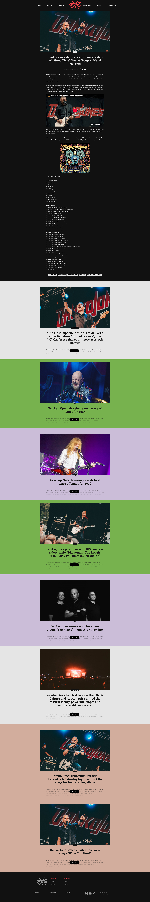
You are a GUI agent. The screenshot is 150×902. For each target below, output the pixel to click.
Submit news (67, 883)
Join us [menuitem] (99, 5)
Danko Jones (62, 274)
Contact (66, 884)
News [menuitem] (39, 5)
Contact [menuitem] (110, 5)
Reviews (53, 884)
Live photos (75, 690)
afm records (52, 274)
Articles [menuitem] (49, 5)
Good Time (82, 274)
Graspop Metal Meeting (94, 274)
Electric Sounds (73, 274)
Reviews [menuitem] (61, 5)
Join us (65, 881)
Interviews (75, 328)
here (100, 140)
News (75, 52)
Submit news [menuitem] (87, 5)
